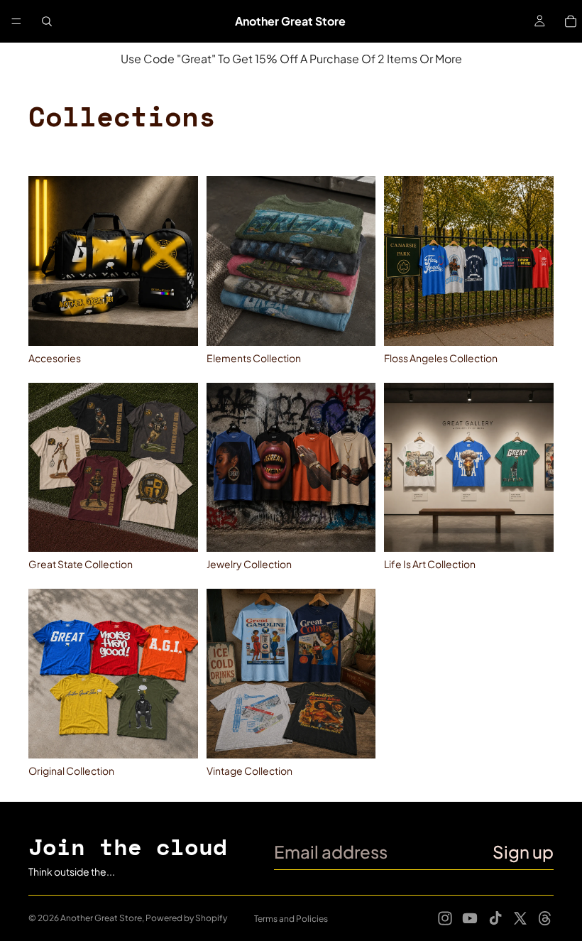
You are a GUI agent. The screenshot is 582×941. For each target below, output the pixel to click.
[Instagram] (445, 918)
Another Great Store (101, 918)
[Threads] (545, 918)
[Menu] (16, 21)
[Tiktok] (495, 918)
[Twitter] (520, 918)
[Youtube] (469, 918)
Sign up (523, 851)
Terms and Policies (291, 918)
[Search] (46, 21)
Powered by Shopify (186, 918)
